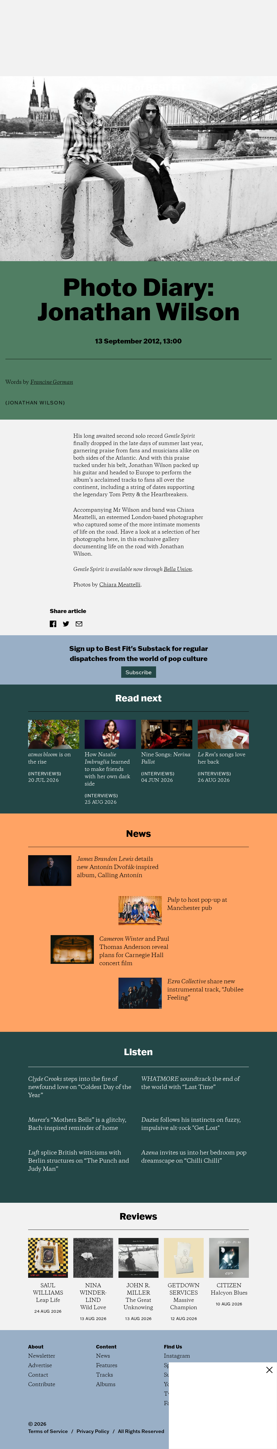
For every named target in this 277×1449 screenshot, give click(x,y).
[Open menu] (265, 87)
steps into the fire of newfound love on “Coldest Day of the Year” (79, 1087)
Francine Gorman (51, 382)
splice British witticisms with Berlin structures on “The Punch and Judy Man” (78, 1161)
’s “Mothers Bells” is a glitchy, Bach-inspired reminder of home (77, 1124)
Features (106, 1365)
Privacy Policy (93, 1431)
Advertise (40, 1365)
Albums (106, 1384)
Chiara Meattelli (119, 585)
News (103, 1356)
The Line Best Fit (138, 87)
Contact (38, 1375)
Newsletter (41, 1356)
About (36, 1346)
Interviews (44, 773)
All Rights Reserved (141, 1431)
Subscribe (139, 672)
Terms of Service (48, 1431)
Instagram (177, 1356)
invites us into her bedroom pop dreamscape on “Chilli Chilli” (193, 1157)
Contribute (41, 1384)
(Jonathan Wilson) (35, 403)
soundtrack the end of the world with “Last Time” (190, 1083)
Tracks (104, 1375)
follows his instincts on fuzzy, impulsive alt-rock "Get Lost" (191, 1124)
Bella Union (178, 569)
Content (106, 1346)
